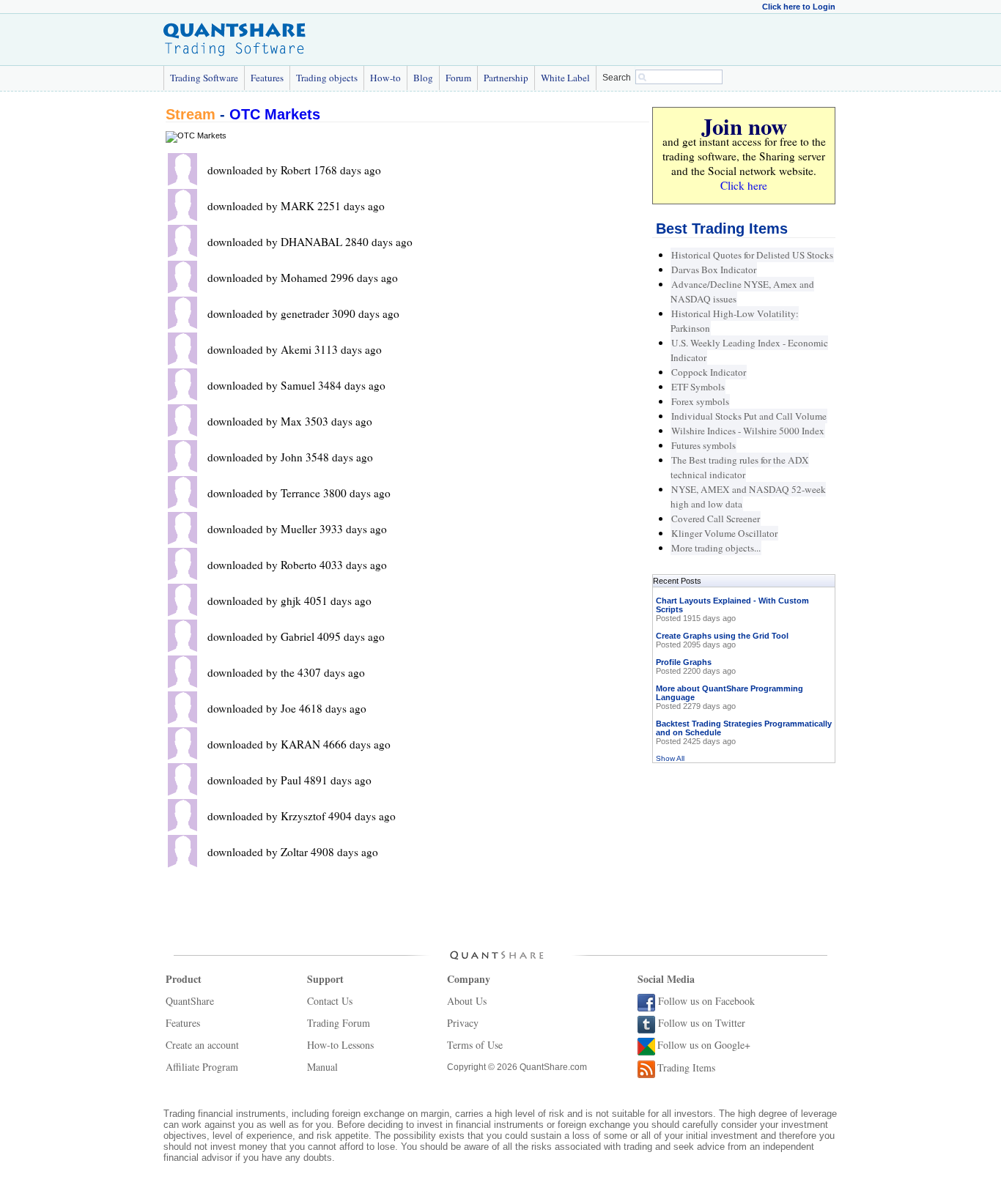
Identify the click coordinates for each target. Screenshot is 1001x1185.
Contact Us (329, 1001)
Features (267, 77)
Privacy (463, 1023)
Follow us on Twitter (701, 1023)
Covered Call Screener (715, 518)
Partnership (506, 77)
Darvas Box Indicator (713, 269)
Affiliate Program (202, 1067)
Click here (743, 185)
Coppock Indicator (708, 372)
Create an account (202, 1045)
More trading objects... (716, 547)
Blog (423, 77)
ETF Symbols (698, 386)
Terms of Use (475, 1045)
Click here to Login (798, 6)
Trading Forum (338, 1023)
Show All (670, 758)
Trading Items (686, 1067)
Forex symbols (700, 401)
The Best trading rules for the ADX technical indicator (740, 467)
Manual (322, 1067)
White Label (565, 77)
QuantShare (190, 1001)
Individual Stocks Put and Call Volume (749, 416)
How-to (385, 77)
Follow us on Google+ (703, 1045)
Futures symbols (703, 445)
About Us (467, 1001)
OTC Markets (274, 114)
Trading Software (204, 77)
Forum (458, 77)
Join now (744, 126)
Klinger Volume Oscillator (724, 533)
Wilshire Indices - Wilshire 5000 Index (747, 430)
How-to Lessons (340, 1045)
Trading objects (327, 77)
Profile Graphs (684, 662)
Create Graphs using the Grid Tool (722, 635)
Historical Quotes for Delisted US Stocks (752, 254)
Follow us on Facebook (706, 1001)
